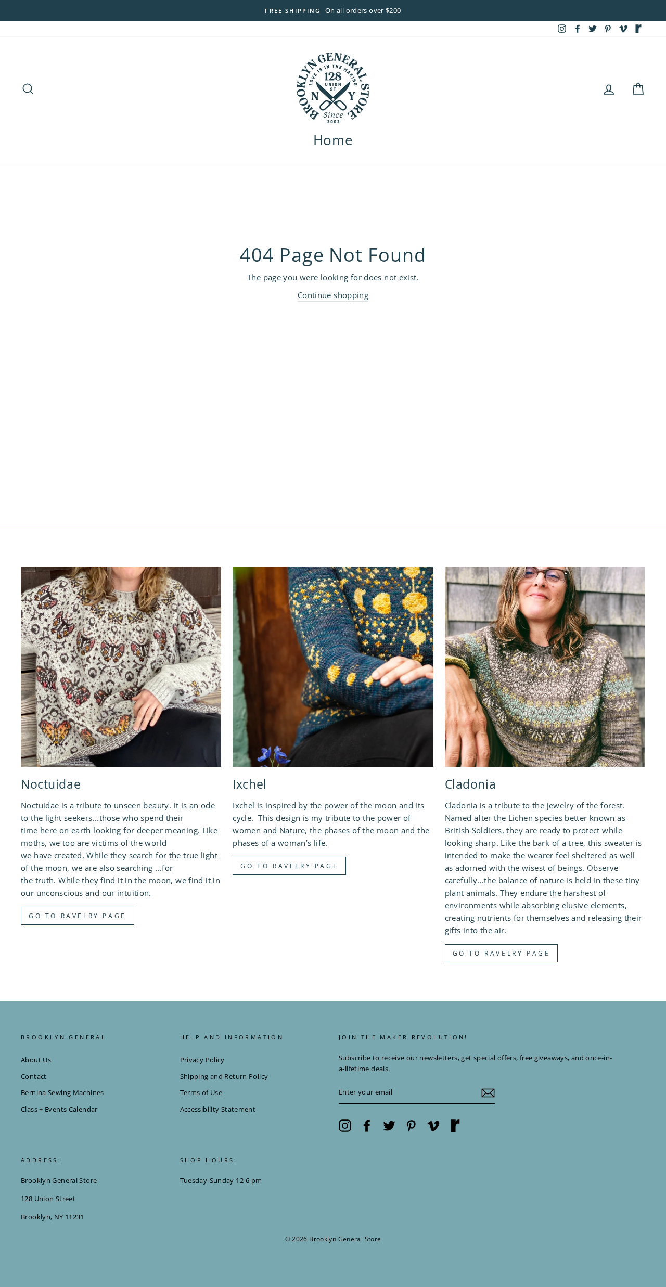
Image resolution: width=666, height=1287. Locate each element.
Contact (34, 1076)
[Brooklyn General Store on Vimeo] (433, 1125)
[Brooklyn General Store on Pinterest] (411, 1125)
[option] (333, 10)
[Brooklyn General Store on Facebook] (367, 1125)
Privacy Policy (202, 1059)
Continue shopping (333, 295)
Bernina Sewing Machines (62, 1092)
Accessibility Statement (218, 1109)
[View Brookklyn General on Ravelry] (638, 28)
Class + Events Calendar (59, 1109)
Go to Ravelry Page (501, 953)
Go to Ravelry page (77, 915)
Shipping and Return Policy (224, 1076)
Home (333, 140)
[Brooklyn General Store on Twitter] (389, 1125)
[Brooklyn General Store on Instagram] (345, 1125)
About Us (36, 1059)
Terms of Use (201, 1092)
